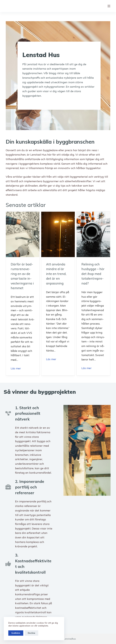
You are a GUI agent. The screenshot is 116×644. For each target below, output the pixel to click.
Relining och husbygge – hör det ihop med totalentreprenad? (93, 273)
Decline (31, 633)
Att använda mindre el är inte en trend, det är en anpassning (56, 273)
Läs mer (16, 368)
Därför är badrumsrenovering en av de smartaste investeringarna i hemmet (22, 276)
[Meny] (109, 6)
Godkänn (15, 633)
